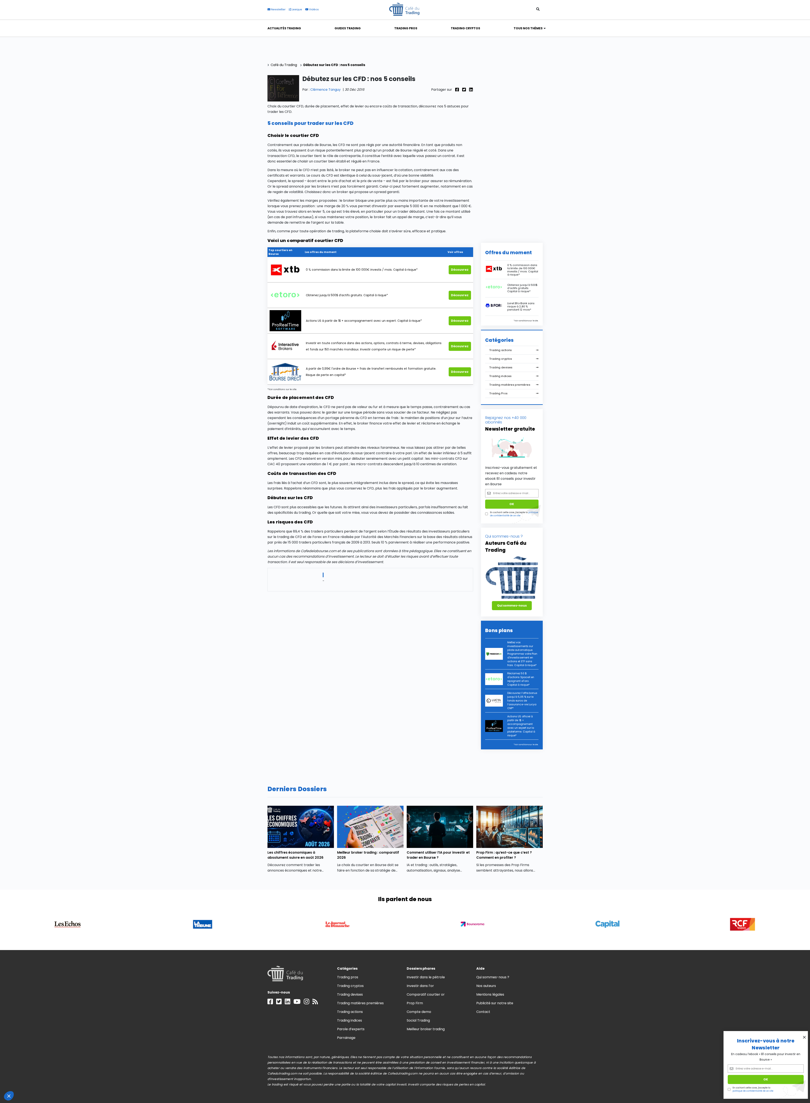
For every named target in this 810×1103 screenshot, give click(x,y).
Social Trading (418, 1020)
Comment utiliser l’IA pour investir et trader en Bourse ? (438, 855)
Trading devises (501, 367)
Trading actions (500, 350)
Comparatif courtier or (426, 994)
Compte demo (419, 1011)
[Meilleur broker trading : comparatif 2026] (370, 827)
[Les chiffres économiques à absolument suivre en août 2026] (300, 827)
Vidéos (313, 9)
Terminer (78, 1081)
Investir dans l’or (420, 985)
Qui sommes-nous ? (492, 977)
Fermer (19, 1081)
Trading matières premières (509, 385)
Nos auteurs (486, 985)
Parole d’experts (350, 1029)
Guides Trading (348, 28)
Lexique (296, 9)
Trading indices (500, 376)
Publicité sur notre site (494, 1003)
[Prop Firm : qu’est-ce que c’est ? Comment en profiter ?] (509, 827)
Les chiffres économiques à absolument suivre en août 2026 (295, 855)
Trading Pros (405, 28)
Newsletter (278, 9)
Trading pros (347, 977)
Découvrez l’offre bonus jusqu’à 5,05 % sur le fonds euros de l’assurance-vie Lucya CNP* (522, 700)
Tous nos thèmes (528, 28)
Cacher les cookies (48, 1081)
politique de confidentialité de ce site (753, 1090)
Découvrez (459, 270)
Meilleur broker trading (426, 1029)
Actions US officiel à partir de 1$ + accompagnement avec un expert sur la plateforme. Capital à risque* (521, 726)
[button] (9, 1096)
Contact (483, 1011)
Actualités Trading (284, 28)
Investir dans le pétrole (426, 977)
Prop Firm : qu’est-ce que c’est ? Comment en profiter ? (504, 855)
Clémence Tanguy (325, 89)
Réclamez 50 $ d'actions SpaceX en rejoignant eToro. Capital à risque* (520, 679)
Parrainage (346, 1037)
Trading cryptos (500, 359)
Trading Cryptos (465, 28)
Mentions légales (490, 994)
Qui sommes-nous (512, 605)
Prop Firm (415, 1003)
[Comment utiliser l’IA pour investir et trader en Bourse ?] (440, 827)
